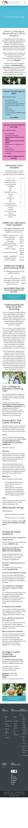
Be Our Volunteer (15, 733)
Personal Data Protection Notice (24, 749)
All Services (6, 736)
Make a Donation (15, 719)
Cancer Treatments (6, 725)
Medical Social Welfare (6, 731)
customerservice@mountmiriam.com (13, 679)
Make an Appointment (6, 719)
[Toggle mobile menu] (25, 3)
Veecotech (19, 794)
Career (24, 743)
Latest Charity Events (15, 726)
